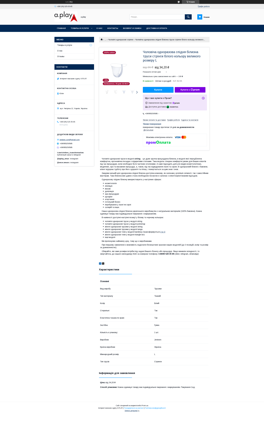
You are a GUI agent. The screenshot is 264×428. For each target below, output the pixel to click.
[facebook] (100, 264)
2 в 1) (162, 232)
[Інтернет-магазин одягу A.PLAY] (65, 21)
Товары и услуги (80, 28)
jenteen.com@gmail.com (70, 140)
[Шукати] (188, 17)
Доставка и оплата (156, 28)
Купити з (185, 90)
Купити (158, 90)
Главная (61, 28)
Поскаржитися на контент (134, 408)
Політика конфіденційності (155, 408)
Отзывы (60, 56)
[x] (103, 264)
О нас (99, 28)
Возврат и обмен (132, 28)
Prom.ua (145, 406)
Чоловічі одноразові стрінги (120, 40)
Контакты (112, 28)
